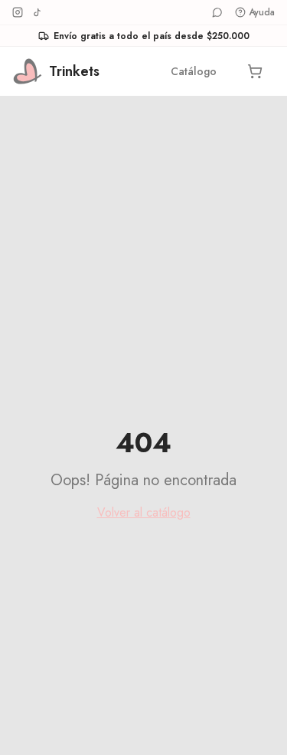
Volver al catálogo (144, 512)
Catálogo (194, 71)
